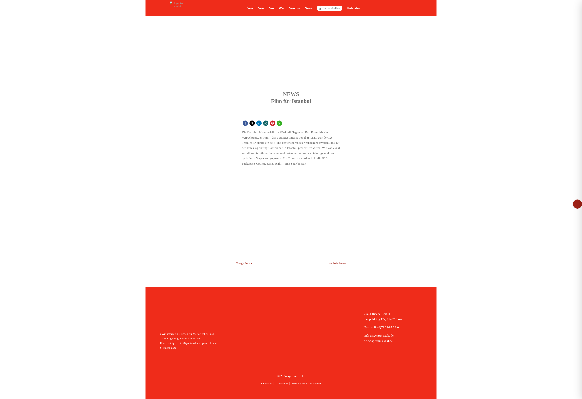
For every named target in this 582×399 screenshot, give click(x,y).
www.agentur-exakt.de (378, 340)
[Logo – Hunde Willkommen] (175, 357)
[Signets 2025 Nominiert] (379, 351)
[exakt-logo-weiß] (177, 3)
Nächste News (337, 263)
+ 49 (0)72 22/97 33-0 (385, 327)
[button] (379, 8)
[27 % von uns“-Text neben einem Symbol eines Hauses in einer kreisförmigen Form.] (189, 309)
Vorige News (244, 263)
